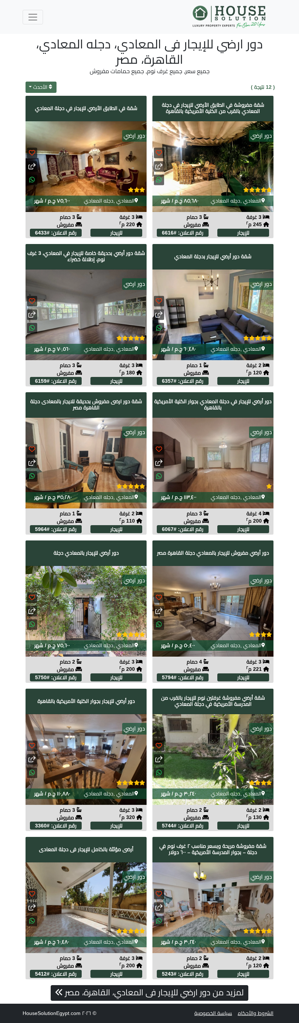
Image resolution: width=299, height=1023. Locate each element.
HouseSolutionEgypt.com (52, 1013)
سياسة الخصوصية (213, 1013)
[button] (159, 180)
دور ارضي (261, 136)
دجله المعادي (225, 201)
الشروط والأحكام (255, 1013)
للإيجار (243, 233)
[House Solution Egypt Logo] (230, 17)
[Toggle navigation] (33, 17)
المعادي (252, 201)
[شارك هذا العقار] (159, 166)
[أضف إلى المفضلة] (159, 153)
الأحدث (40, 87)
